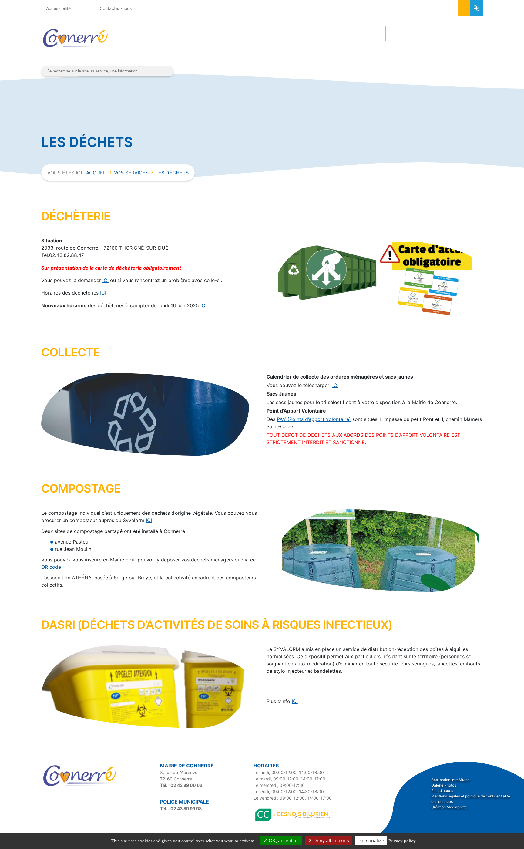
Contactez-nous (115, 8)
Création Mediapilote (449, 807)
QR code (51, 567)
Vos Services (131, 173)
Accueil (96, 173)
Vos (402, 33)
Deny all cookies (330, 840)
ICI (105, 280)
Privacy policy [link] (402, 840)
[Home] (80, 787)
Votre (307, 33)
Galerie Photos (443, 785)
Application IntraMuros (450, 779)
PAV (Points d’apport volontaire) (314, 419)
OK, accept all (283, 840)
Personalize (371, 840)
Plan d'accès (442, 790)
